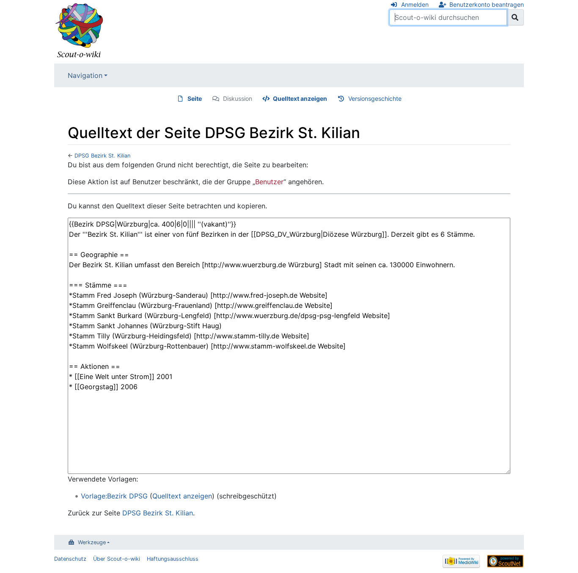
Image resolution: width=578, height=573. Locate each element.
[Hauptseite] (79, 31)
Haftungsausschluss (172, 559)
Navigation (85, 75)
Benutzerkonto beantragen (486, 4)
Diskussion (237, 98)
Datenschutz (70, 559)
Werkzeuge (92, 542)
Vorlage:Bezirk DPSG (114, 496)
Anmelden (415, 4)
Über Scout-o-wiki (116, 559)
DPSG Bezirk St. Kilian (102, 155)
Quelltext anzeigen (300, 98)
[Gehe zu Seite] (515, 17)
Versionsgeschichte (375, 98)
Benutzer (269, 181)
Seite (194, 98)
